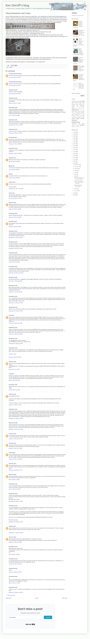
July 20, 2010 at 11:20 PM (14, 77)
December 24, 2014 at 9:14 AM (16, 302)
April (75, 176)
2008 (74, 195)
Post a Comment (11, 595)
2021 (74, 141)
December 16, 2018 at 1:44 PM (16, 521)
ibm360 (73, 114)
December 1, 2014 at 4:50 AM (15, 281)
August (76, 170)
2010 (74, 163)
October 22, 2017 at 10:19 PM (15, 459)
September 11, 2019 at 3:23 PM (16, 532)
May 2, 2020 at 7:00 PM (14, 554)
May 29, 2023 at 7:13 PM (14, 582)
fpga (72, 111)
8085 (80, 101)
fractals (75, 111)
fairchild (83, 110)
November (76, 166)
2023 (74, 138)
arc (83, 104)
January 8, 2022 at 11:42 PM (15, 572)
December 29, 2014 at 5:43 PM (16, 310)
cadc (78, 106)
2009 (74, 193)
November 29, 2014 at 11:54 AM (16, 272)
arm (77, 105)
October (76, 168)
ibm (79, 112)
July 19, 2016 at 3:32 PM (14, 389)
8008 (78, 101)
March (76, 188)
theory (73, 126)
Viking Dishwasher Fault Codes (78, 186)
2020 (74, 143)
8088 (76, 102)
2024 (74, 136)
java (83, 114)
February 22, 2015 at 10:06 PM (16, 334)
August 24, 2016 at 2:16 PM (15, 404)
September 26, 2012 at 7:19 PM (16, 188)
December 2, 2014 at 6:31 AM (15, 291)
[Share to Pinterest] (17, 65)
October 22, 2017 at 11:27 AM (15, 438)
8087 (73, 102)
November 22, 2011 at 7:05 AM (16, 124)
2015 (74, 153)
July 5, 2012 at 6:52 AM (14, 169)
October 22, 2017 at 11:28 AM (15, 448)
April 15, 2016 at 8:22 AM (14, 380)
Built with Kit (30, 624)
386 (72, 101)
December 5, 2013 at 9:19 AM (15, 248)
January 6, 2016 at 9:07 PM (15, 357)
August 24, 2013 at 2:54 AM (15, 217)
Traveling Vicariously (14, 73)
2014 (74, 155)
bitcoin (73, 106)
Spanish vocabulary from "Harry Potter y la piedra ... (79, 182)
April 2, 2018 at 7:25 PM (14, 479)
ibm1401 (82, 112)
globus (83, 111)
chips (73, 108)
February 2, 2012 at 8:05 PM (15, 143)
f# (80, 110)
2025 (74, 134)
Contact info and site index (78, 15)
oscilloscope (74, 117)
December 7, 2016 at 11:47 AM (16, 429)
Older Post (64, 598)
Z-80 (78, 126)
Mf (9, 174)
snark (79, 123)
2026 (74, 132)
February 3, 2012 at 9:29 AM (15, 153)
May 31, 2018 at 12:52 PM (15, 489)
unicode (76, 126)
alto (83, 102)
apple (80, 104)
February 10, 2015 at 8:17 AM (15, 323)
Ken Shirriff (11, 137)
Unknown (11, 202)
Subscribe (74, 13)
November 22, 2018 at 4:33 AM (16, 501)
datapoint (80, 108)
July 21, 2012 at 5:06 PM (14, 177)
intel (77, 114)
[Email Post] (8, 65)
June (75, 172)
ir (81, 114)
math (78, 115)
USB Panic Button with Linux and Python (79, 178)
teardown (82, 125)
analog (73, 104)
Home (36, 598)
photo (83, 117)
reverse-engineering (76, 121)
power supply (75, 118)
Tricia (10, 315)
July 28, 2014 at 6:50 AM (14, 262)
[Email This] (11, 65)
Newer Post (8, 598)
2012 (74, 159)
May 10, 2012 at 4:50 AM (14, 161)
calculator (82, 106)
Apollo (77, 104)
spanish (73, 125)
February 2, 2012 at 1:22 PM (15, 133)
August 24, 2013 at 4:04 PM (15, 226)
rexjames (11, 526)
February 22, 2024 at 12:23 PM (16, 592)
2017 (74, 149)
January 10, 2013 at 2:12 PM (15, 198)
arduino (73, 105)
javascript (74, 115)
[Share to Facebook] (15, 65)
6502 (75, 101)
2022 (74, 140)
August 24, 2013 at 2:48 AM (15, 209)
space (83, 123)
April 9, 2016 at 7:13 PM (14, 369)
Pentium (79, 117)
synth (77, 125)
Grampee (11, 157)
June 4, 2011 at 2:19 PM (14, 115)
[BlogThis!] (13, 65)
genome (79, 111)
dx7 (83, 108)
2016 (74, 151)
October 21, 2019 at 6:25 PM (15, 542)
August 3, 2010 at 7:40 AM (15, 103)
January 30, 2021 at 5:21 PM (15, 563)
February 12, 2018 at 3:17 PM (15, 470)
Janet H (10, 452)
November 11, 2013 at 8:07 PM (16, 237)
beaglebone (82, 105)
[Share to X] (14, 65)
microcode (82, 115)
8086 (83, 101)
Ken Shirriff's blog (17, 5)
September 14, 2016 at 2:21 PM (16, 418)
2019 (74, 145)
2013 (74, 157)
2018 (74, 147)
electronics (75, 110)
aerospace (79, 102)
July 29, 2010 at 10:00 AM (14, 93)
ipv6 (79, 114)
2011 (74, 161)
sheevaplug (74, 123)
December (76, 164)
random (10, 67)
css (76, 108)
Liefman (11, 182)
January (76, 190)
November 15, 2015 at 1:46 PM (16, 343)
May (75, 174)
